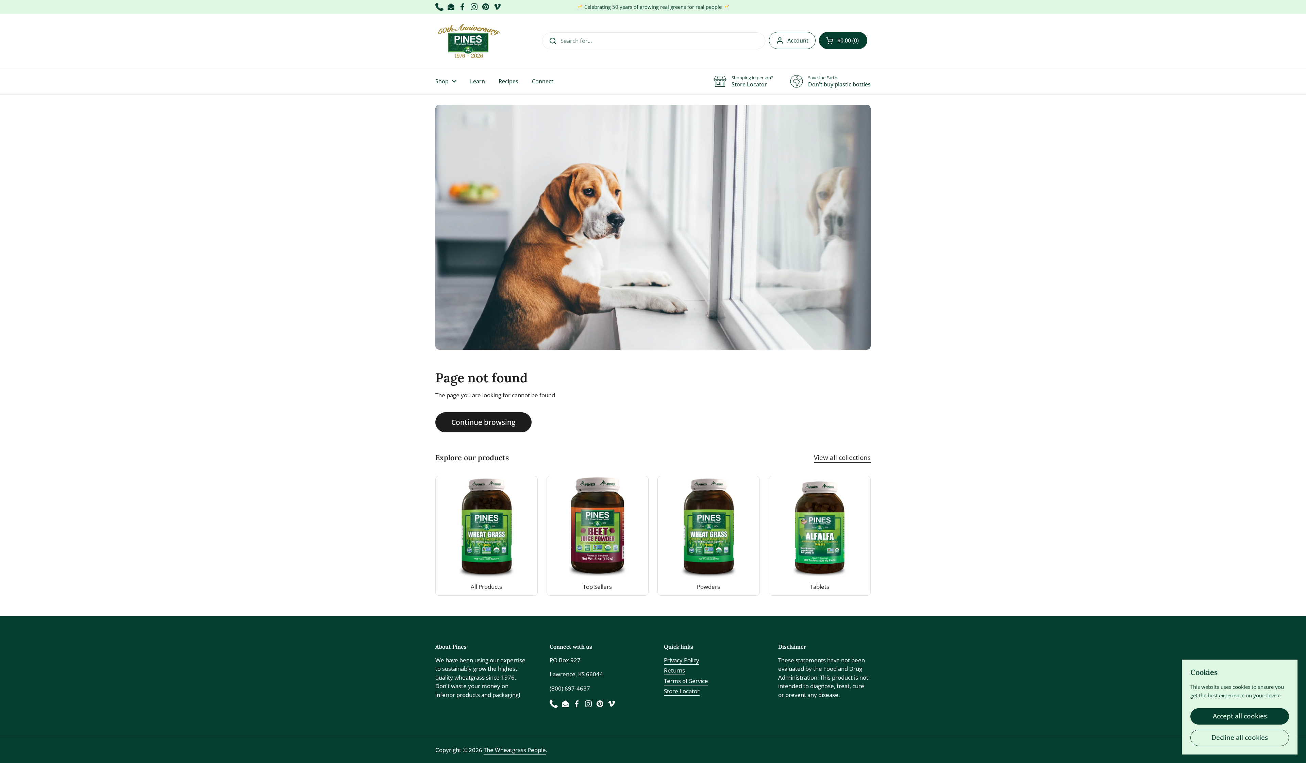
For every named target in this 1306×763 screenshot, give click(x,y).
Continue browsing (483, 422)
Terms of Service (686, 681)
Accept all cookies (1240, 716)
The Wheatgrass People (515, 750)
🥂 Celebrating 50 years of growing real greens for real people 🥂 (653, 7)
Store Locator (682, 691)
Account (797, 40)
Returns (674, 670)
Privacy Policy (681, 660)
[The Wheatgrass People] (468, 41)
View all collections (842, 457)
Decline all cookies (1239, 737)
